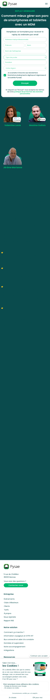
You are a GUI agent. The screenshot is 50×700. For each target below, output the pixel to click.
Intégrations (9, 650)
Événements (9, 599)
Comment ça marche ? (14, 632)
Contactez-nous (15, 585)
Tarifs (6, 610)
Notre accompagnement (14, 646)
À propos (7, 613)
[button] (46, 4)
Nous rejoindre (10, 617)
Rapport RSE (9, 620)
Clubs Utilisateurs (11, 602)
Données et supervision (14, 643)
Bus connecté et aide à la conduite (19, 639)
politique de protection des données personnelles (28, 93)
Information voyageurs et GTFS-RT (18, 636)
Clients (7, 606)
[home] (9, 3)
